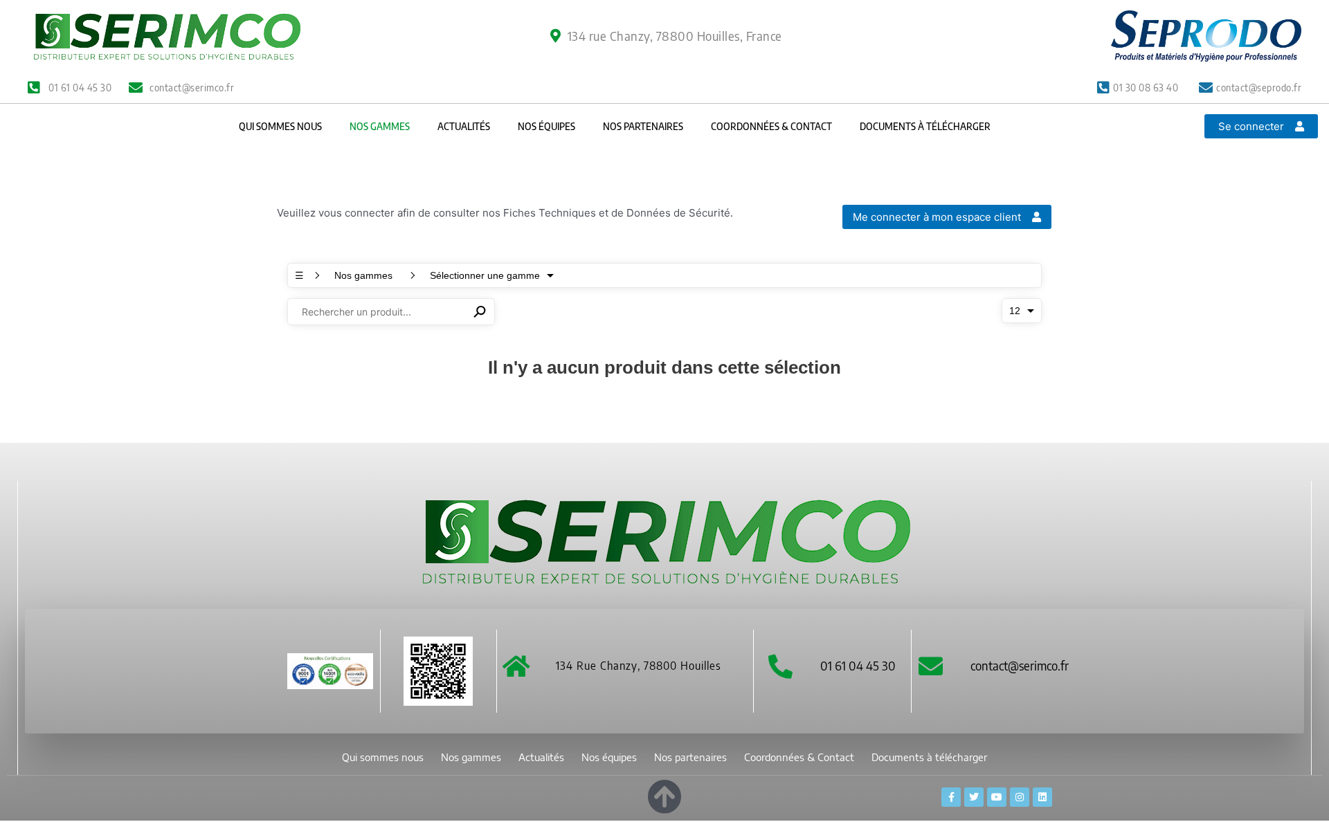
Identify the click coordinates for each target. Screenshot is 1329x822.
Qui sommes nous (280, 126)
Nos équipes (546, 126)
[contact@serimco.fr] (931, 666)
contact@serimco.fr (1019, 665)
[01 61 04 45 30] (780, 666)
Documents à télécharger (925, 126)
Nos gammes (380, 126)
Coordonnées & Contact (771, 126)
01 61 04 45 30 (858, 665)
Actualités (463, 126)
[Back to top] (664, 794)
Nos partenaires (643, 126)
